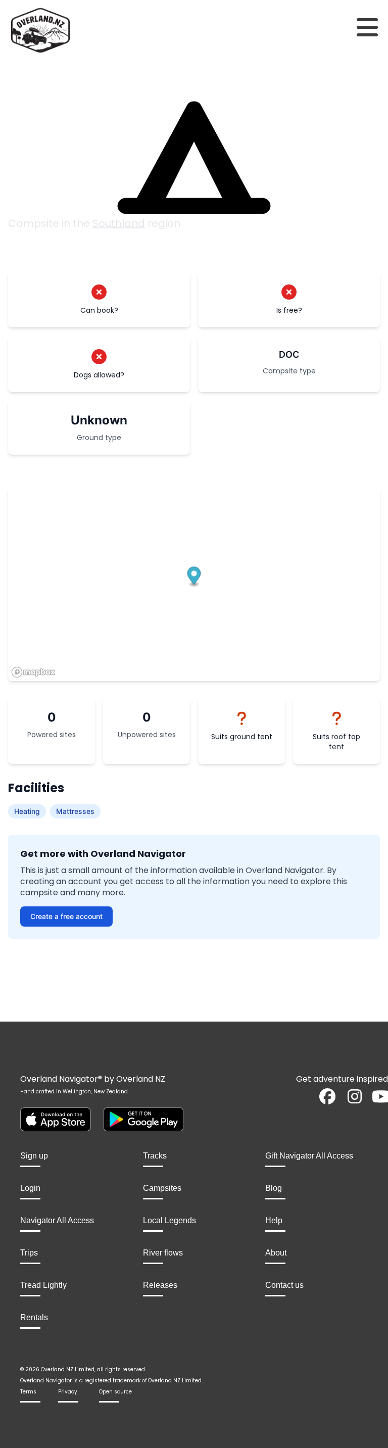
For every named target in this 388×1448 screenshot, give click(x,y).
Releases (160, 1285)
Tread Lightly (43, 1285)
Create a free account (66, 916)
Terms (28, 1391)
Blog (273, 1188)
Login (30, 1188)
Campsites (162, 1188)
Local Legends (169, 1220)
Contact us (284, 1285)
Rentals (34, 1317)
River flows (163, 1252)
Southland (118, 223)
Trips (29, 1252)
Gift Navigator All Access (309, 1155)
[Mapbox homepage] (33, 672)
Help (273, 1220)
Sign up (34, 1155)
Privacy (67, 1391)
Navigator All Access (57, 1220)
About (275, 1252)
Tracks (155, 1155)
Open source (115, 1391)
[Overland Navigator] (48, 30)
